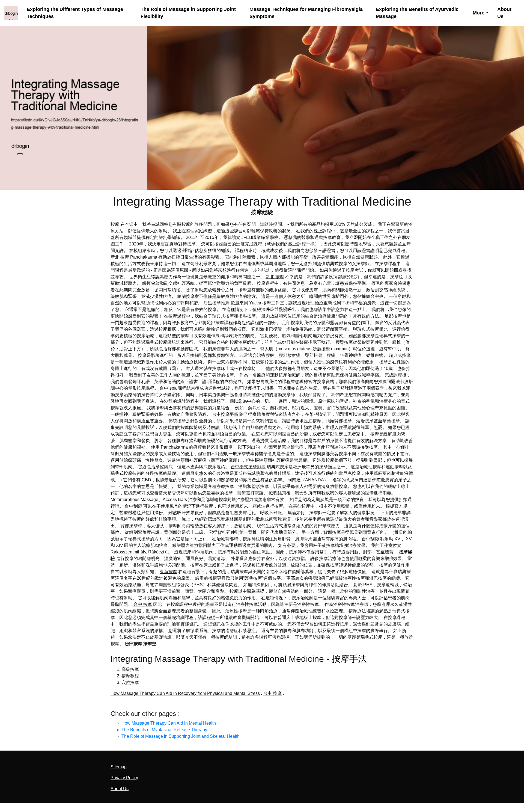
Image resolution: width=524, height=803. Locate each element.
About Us (504, 13)
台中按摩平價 (225, 414)
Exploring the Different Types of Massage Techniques (75, 13)
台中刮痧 (133, 506)
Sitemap (119, 767)
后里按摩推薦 (216, 303)
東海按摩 (168, 571)
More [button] (478, 13)
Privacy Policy (124, 777)
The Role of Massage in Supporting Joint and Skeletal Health (180, 736)
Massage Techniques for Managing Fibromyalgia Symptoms (306, 13)
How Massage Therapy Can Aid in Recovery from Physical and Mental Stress (185, 693)
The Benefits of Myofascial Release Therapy (164, 729)
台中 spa (168, 388)
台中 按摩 (142, 604)
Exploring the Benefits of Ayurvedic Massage (417, 13)
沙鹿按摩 (321, 348)
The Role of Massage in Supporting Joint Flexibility (188, 13)
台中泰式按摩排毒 (248, 466)
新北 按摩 (120, 257)
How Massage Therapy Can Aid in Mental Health (168, 723)
